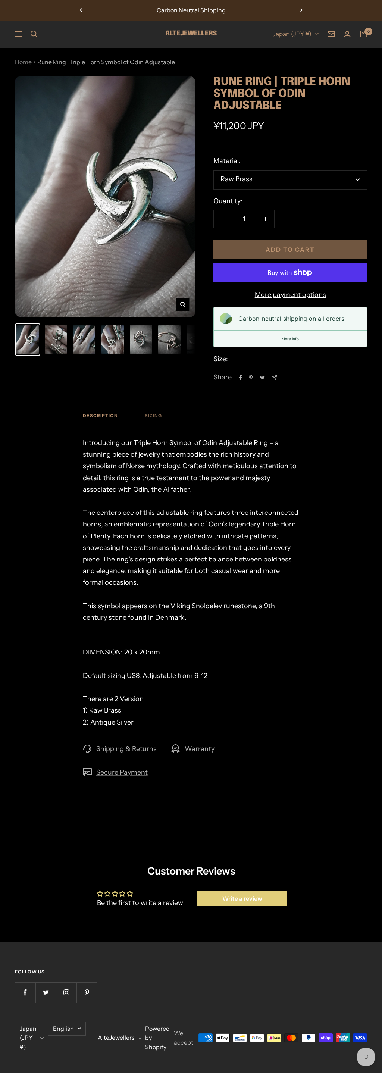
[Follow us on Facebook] (25, 992)
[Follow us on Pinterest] (86, 992)
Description (100, 415)
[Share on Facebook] (240, 377)
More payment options (290, 295)
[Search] (34, 34)
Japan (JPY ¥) (292, 34)
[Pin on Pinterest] (251, 377)
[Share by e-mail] (274, 377)
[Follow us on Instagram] (66, 992)
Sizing (153, 415)
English (63, 1028)
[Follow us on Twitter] (45, 992)
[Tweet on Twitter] (262, 377)
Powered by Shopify (157, 1038)
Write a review (242, 898)
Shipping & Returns (126, 749)
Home (23, 62)
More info (290, 339)
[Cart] (363, 34)
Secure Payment (122, 772)
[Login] (347, 34)
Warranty (200, 749)
